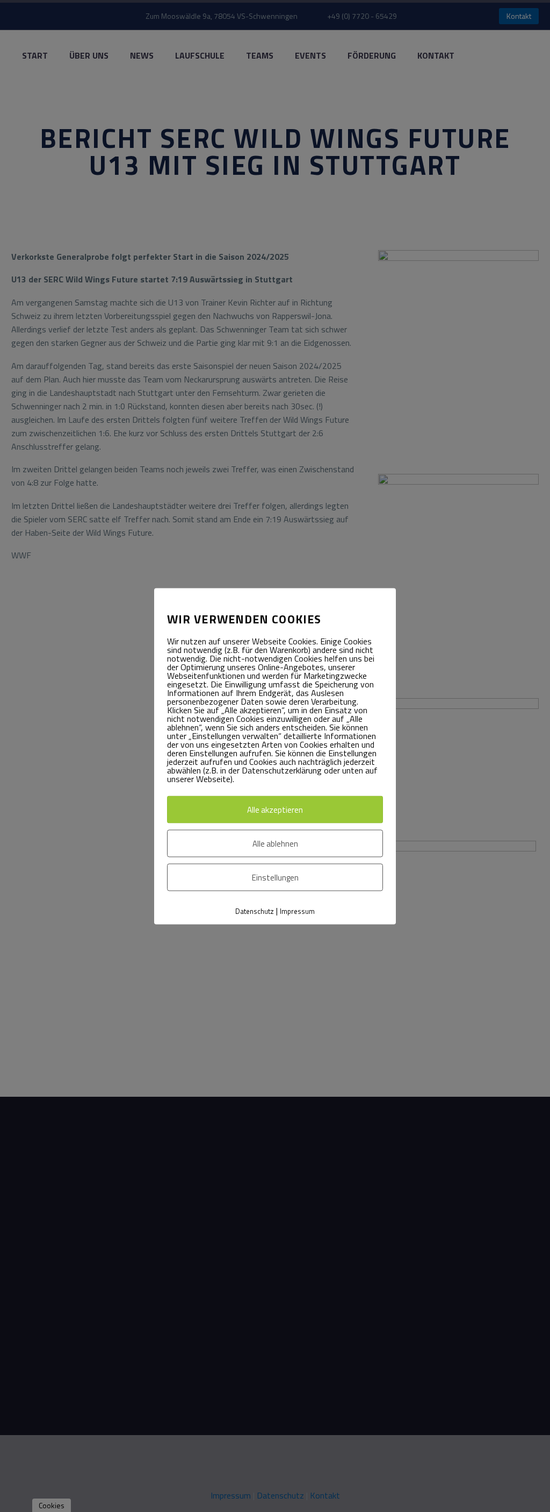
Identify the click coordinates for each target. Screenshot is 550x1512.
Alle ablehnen (275, 843)
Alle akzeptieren (275, 809)
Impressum (297, 910)
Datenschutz (254, 910)
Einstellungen (275, 877)
